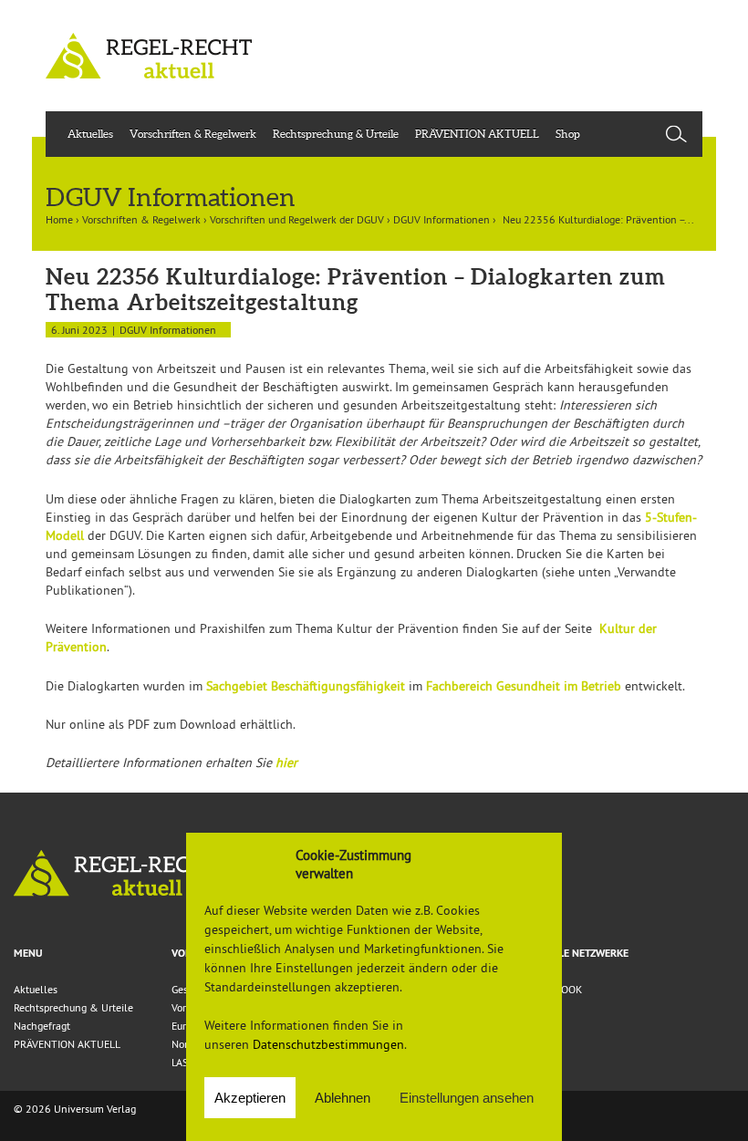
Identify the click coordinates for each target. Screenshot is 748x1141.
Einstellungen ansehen (467, 1097)
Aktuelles (90, 134)
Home (59, 219)
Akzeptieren (250, 1097)
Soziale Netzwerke (580, 953)
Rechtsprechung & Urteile (336, 134)
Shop (568, 134)
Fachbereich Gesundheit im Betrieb (523, 686)
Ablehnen (342, 1097)
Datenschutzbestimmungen (328, 1044)
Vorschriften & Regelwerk (193, 134)
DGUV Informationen (441, 219)
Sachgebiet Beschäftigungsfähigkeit (305, 686)
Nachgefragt (42, 1025)
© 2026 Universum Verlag (75, 1108)
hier (286, 762)
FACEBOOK (556, 989)
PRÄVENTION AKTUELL (477, 134)
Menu (28, 953)
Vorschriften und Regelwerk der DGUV (297, 219)
